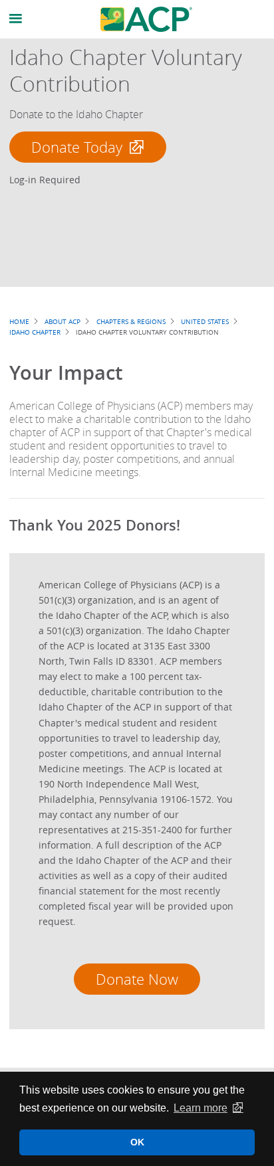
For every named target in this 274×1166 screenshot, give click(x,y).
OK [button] (137, 1142)
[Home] (146, 19)
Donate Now (137, 979)
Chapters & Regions (131, 321)
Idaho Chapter (35, 332)
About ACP (62, 321)
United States (205, 321)
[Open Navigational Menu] (16, 19)
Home (19, 321)
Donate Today (76, 147)
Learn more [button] (200, 1108)
